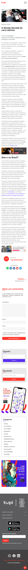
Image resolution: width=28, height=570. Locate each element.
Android (12, 145)
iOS (16, 145)
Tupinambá (11, 192)
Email (3, 326)
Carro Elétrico (11, 37)
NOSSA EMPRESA (7, 515)
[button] (7, 268)
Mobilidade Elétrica (20, 37)
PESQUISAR (14, 360)
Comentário (5, 302)
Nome (4, 319)
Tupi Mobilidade (16, 260)
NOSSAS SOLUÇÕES (7, 512)
